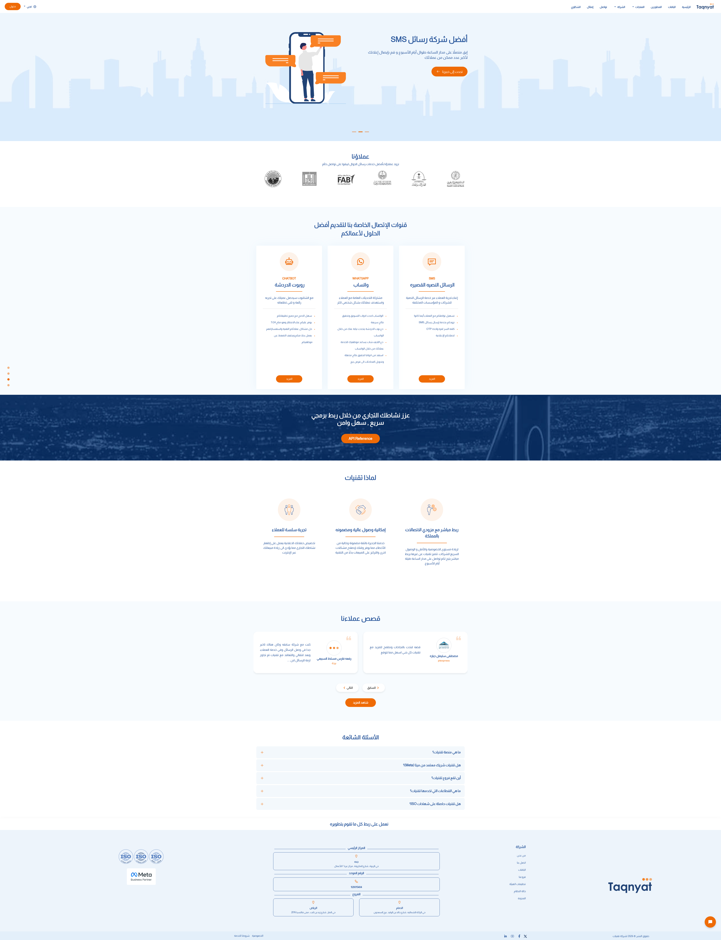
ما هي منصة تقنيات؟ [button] (446, 752)
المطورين (656, 6)
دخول (13, 6)
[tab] (360, 752)
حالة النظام (520, 891)
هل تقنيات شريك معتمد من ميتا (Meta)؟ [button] (432, 765)
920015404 (356, 887)
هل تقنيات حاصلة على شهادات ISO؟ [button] (435, 804)
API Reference (360, 438)
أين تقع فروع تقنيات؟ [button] (446, 778)
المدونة (522, 898)
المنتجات (639, 6)
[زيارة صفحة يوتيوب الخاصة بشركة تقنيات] (511, 936)
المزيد (432, 378)
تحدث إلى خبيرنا (452, 79)
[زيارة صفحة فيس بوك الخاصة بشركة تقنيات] (518, 936)
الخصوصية (257, 935)
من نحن (521, 855)
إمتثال (590, 6)
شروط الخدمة (242, 935)
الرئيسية (686, 6)
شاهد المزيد (360, 702)
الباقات (672, 6)
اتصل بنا (521, 862)
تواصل (603, 6)
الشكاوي (576, 6)
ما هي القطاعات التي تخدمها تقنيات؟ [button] (435, 791)
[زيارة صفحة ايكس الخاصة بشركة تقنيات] (525, 936)
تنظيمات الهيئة (517, 884)
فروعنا (522, 876)
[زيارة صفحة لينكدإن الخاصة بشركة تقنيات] (505, 936)
